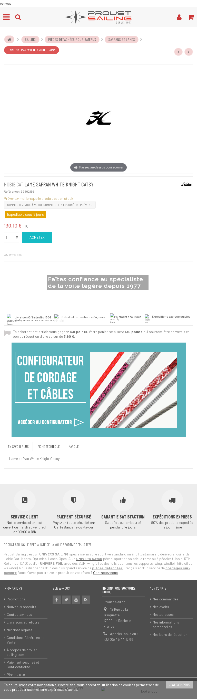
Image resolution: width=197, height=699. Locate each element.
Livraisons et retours (23, 622)
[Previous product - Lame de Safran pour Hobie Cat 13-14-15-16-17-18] (178, 52)
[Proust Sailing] (98, 17)
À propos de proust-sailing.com (22, 652)
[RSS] (86, 600)
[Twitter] (66, 600)
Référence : (12, 191)
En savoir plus (18, 446)
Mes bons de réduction (170, 634)
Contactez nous (105, 572)
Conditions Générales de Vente (25, 639)
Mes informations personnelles (166, 624)
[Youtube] (76, 600)
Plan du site (16, 674)
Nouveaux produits (21, 606)
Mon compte (158, 588)
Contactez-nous (19, 614)
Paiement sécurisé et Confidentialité (23, 664)
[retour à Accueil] (9, 39)
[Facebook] (57, 600)
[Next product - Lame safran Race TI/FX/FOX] (188, 52)
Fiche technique (48, 446)
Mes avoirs (161, 606)
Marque (73, 446)
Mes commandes (165, 599)
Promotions (16, 599)
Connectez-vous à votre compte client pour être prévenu (49, 204)
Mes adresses (163, 614)
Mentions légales (19, 630)
